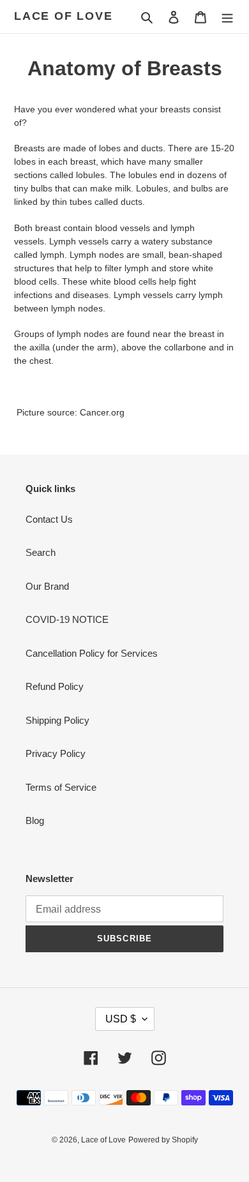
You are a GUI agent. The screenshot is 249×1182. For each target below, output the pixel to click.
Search (41, 552)
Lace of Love (63, 16)
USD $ (120, 1019)
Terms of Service (61, 787)
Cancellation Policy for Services (92, 653)
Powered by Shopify (163, 1139)
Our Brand (47, 586)
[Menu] (227, 17)
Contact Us (49, 519)
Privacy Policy (56, 753)
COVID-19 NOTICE (67, 619)
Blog (35, 820)
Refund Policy (55, 686)
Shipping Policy (57, 720)
